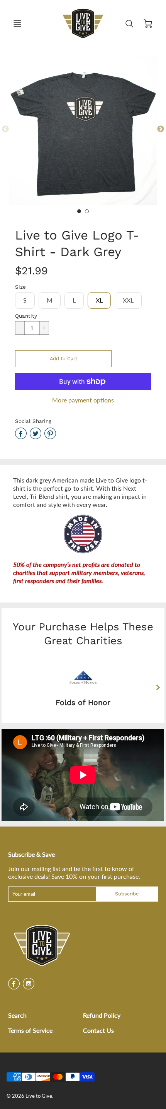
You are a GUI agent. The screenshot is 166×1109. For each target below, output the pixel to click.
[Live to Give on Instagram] (28, 986)
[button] (63, 358)
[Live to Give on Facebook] (14, 986)
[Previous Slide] (5, 129)
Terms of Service (30, 1030)
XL (99, 300)
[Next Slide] (160, 129)
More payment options (83, 400)
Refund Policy (101, 1015)
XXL (128, 300)
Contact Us (98, 1030)
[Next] (157, 687)
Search (17, 1015)
